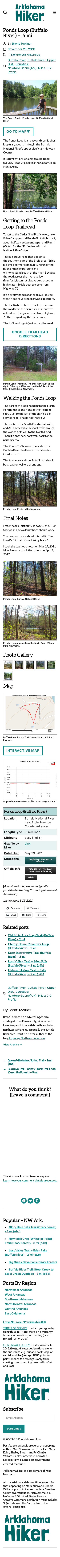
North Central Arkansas (20, 1304)
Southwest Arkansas (19, 1299)
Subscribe (14, 1428)
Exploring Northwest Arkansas (27, 1038)
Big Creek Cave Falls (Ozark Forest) (33, 1262)
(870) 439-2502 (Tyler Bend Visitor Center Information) (40, 870)
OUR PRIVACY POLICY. (16, 1345)
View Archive (12, 1044)
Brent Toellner (22, 43)
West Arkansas (15, 1294)
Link (27, 843)
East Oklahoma (15, 1313)
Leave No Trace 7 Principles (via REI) (24, 1322)
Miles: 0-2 (45, 68)
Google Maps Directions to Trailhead (40, 860)
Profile (12, 72)
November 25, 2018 (21, 49)
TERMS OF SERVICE (15, 1328)
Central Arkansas (16, 1308)
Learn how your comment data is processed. (30, 1180)
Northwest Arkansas (25, 54)
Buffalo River (17, 60)
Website (31, 877)
